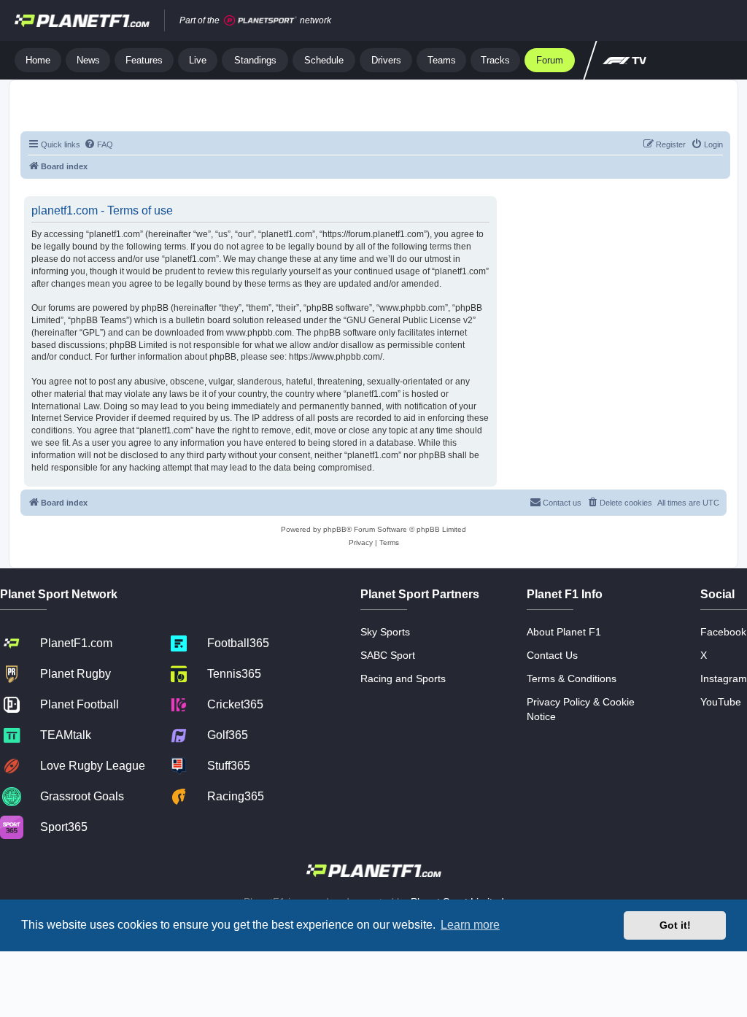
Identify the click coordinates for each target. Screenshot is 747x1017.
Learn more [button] (470, 925)
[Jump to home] (82, 20)
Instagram (723, 678)
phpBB (335, 529)
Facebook (723, 632)
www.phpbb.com (259, 333)
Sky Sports (385, 632)
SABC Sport (387, 655)
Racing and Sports (403, 678)
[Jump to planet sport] (260, 20)
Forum (549, 60)
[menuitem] (98, 144)
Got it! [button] (675, 925)
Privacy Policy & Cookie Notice (581, 709)
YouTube (720, 702)
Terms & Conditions (571, 678)
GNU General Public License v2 (410, 320)
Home (38, 60)
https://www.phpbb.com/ (335, 357)
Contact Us (552, 655)
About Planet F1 (564, 632)
